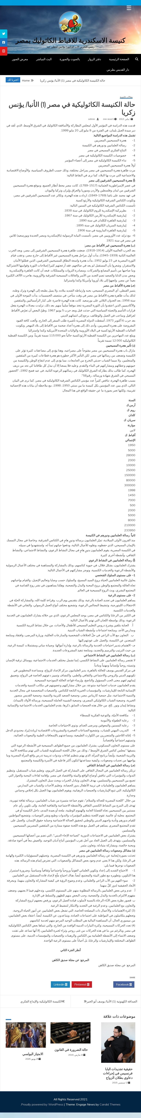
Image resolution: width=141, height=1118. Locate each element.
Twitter (101, 984)
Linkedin (59, 984)
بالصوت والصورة (70, 59)
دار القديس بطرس (118, 69)
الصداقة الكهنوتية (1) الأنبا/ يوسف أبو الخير (112, 1001)
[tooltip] (3, 33)
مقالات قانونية (126, 97)
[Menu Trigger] (129, 8)
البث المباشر (44, 59)
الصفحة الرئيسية (119, 59)
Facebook (123, 984)
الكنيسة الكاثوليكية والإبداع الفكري (41, 1001)
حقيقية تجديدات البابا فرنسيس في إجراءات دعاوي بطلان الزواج (118, 1073)
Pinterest (80, 984)
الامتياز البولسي (32, 1054)
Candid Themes (110, 1104)
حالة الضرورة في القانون (71, 1049)
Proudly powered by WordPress (42, 1104)
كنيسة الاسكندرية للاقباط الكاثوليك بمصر (70, 40)
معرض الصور (20, 59)
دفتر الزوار (94, 59)
